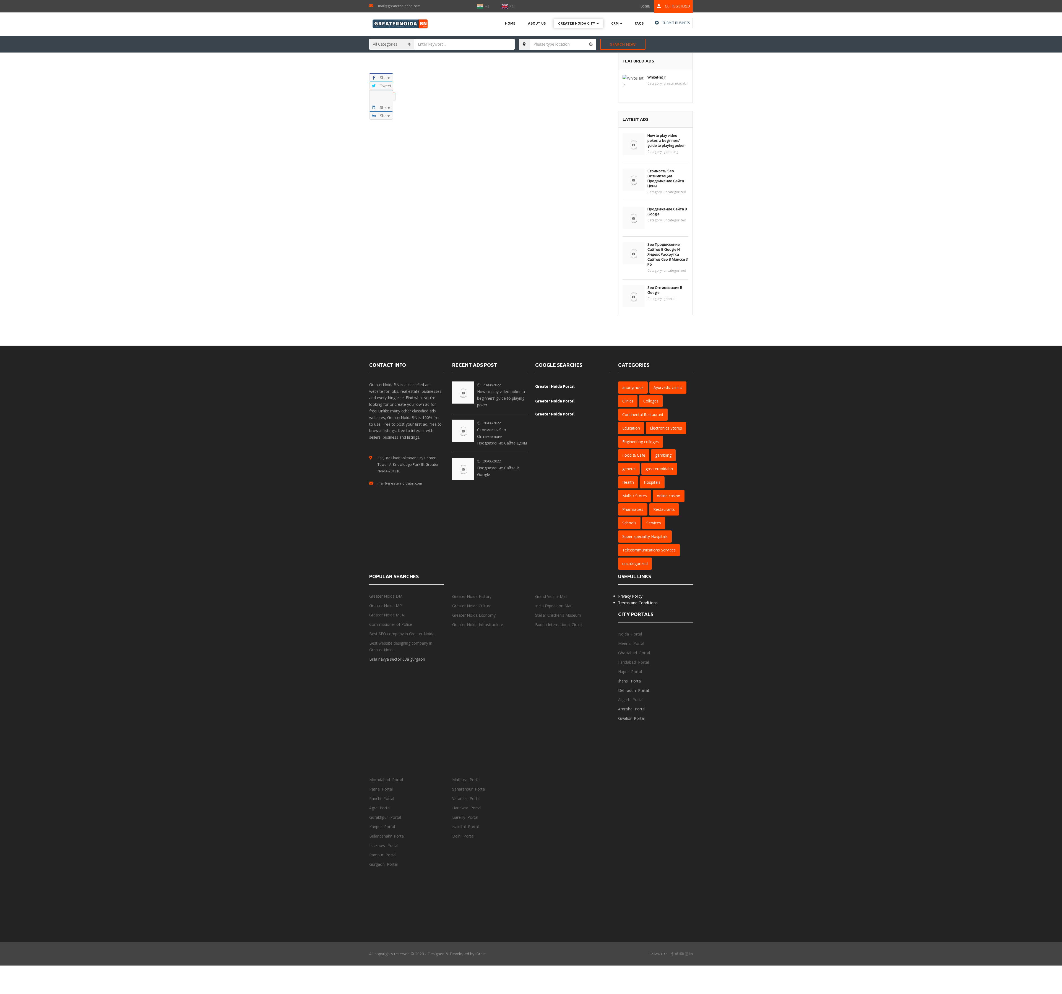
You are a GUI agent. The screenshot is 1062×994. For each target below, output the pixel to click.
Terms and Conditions (638, 602)
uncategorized (674, 192)
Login (645, 6)
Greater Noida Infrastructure (477, 624)
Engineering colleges (640, 441)
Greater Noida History (471, 596)
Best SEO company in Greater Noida (401, 633)
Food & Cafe (633, 455)
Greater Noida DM (385, 596)
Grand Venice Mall (551, 596)
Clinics (627, 401)
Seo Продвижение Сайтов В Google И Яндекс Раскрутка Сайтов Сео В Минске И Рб (667, 254)
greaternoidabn (675, 83)
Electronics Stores (666, 428)
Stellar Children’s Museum (558, 615)
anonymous (633, 387)
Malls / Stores (634, 495)
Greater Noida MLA (386, 615)
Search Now (623, 44)
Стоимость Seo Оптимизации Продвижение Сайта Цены (665, 178)
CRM (615, 23)
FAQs (639, 23)
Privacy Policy (630, 596)
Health (628, 482)
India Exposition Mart (554, 605)
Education (631, 428)
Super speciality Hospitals (645, 536)
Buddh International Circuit (559, 624)
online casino (668, 495)
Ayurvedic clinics (668, 387)
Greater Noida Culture (471, 605)
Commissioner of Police (390, 624)
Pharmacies (632, 509)
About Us (537, 23)
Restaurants (664, 509)
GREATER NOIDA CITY (577, 23)
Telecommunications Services (649, 550)
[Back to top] (1044, 959)
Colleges (650, 401)
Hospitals (652, 482)
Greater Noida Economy (474, 615)
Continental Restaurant (642, 414)
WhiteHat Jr (656, 77)
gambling (670, 151)
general (669, 298)
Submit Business (676, 22)
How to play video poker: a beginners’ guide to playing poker (666, 140)
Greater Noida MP (385, 605)
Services (653, 522)
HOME (510, 23)
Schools (629, 522)
